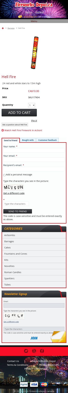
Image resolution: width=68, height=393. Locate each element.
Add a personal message (18, 174)
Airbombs (9, 235)
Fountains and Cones (15, 253)
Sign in (28, 12)
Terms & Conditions (17, 364)
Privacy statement (49, 364)
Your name (9, 146)
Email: (6, 301)
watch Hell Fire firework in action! (23, 130)
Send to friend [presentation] (10, 140)
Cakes (7, 247)
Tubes (7, 284)
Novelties (9, 266)
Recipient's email (12, 165)
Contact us (13, 361)
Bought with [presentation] (28, 140)
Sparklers (9, 278)
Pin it (34, 120)
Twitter (26, 351)
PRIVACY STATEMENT (35, 368)
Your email (9, 155)
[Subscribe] (34, 338)
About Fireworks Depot (43, 361)
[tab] (11, 140)
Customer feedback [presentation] (47, 140)
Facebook (42, 351)
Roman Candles (12, 272)
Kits (6, 259)
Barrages (9, 241)
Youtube (34, 351)
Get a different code (11, 322)
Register (39, 12)
